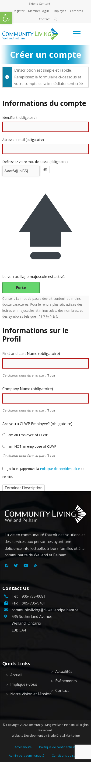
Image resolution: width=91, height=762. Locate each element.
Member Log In (38, 11)
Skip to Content (39, 3)
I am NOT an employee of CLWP (31, 446)
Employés (59, 11)
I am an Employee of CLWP (27, 435)
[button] (6, 18)
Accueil (16, 674)
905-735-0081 (34, 596)
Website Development (27, 735)
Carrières (76, 11)
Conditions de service (67, 755)
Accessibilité (23, 747)
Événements (66, 680)
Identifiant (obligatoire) (19, 117)
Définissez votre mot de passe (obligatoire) (35, 161)
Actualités (63, 671)
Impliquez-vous (23, 684)
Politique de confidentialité (60, 468)
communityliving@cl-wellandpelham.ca (45, 609)
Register (18, 11)
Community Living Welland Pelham (51, 725)
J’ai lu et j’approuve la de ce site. (43, 472)
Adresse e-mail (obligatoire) (23, 139)
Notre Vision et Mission (27, 694)
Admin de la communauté (26, 755)
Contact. (44, 19)
